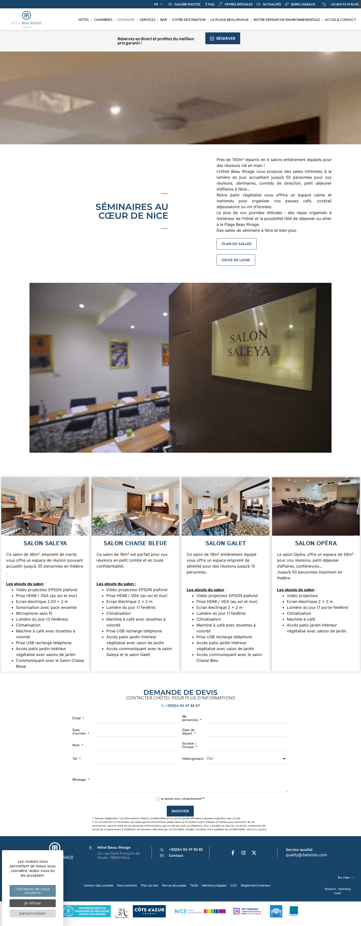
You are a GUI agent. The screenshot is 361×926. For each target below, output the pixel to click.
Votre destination (189, 20)
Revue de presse (174, 885)
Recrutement (127, 885)
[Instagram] (243, 852)
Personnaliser (32, 913)
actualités (272, 4)
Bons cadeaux (303, 4)
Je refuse (32, 903)
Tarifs (194, 885)
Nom (76, 745)
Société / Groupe (189, 745)
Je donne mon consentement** (183, 799)
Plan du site (149, 885)
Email (77, 718)
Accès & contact (340, 20)
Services (147, 20)
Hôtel (83, 20)
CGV (233, 885)
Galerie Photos (187, 4)
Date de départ (188, 731)
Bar (163, 20)
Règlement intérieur (256, 885)
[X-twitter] (254, 852)
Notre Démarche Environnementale (287, 20)
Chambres (103, 20)
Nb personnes (190, 718)
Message (79, 779)
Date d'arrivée (79, 731)
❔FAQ (209, 4)
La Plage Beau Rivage (229, 20)
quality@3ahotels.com (306, 854)
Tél (75, 759)
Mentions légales (256, 829)
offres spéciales (238, 4)
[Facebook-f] (232, 852)
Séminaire (126, 20)
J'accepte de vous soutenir (33, 890)
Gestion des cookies (98, 885)
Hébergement (193, 759)
